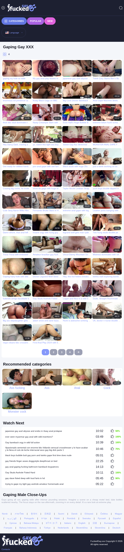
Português (29, 518)
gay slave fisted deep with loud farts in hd (25, 478)
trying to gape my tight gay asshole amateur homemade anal (34, 484)
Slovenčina (100, 528)
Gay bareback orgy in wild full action (22, 442)
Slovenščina (82, 528)
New (50, 21)
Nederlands (63, 528)
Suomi (61, 513)
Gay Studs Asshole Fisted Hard (20, 472)
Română (71, 518)
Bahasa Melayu (31, 523)
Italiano (67, 523)
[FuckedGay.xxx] (21, 8)
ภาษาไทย (19, 513)
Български (109, 523)
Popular (35, 21)
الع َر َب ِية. (12, 518)
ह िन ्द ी (51, 523)
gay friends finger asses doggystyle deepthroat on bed (31, 461)
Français (8, 528)
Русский (102, 518)
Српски (13, 523)
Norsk (5, 513)
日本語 (47, 513)
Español (117, 518)
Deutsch (116, 528)
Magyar (118, 513)
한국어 (34, 513)
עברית (44, 518)
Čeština (104, 513)
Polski (57, 518)
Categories (16, 21)
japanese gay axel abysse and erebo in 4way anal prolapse (33, 431)
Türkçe (47, 528)
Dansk (74, 513)
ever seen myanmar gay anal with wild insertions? (29, 437)
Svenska (86, 518)
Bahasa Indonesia (28, 528)
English (81, 523)
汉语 (95, 523)
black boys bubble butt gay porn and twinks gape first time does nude (38, 455)
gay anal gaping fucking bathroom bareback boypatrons (32, 467)
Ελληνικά (89, 513)
